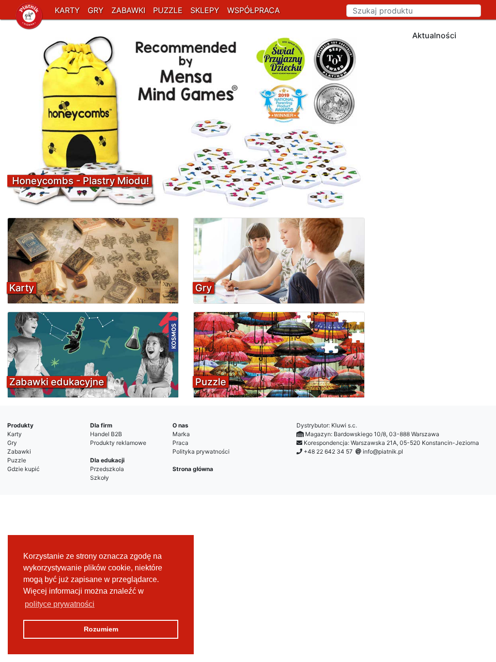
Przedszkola (107, 469)
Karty (14, 434)
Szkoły (99, 477)
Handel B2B (106, 434)
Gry (12, 442)
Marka (181, 434)
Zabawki (19, 451)
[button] (34, 120)
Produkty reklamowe (118, 442)
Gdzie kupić (23, 469)
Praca (180, 442)
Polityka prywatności (201, 451)
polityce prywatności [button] (59, 604)
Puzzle (16, 460)
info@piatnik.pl (383, 451)
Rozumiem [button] (101, 629)
